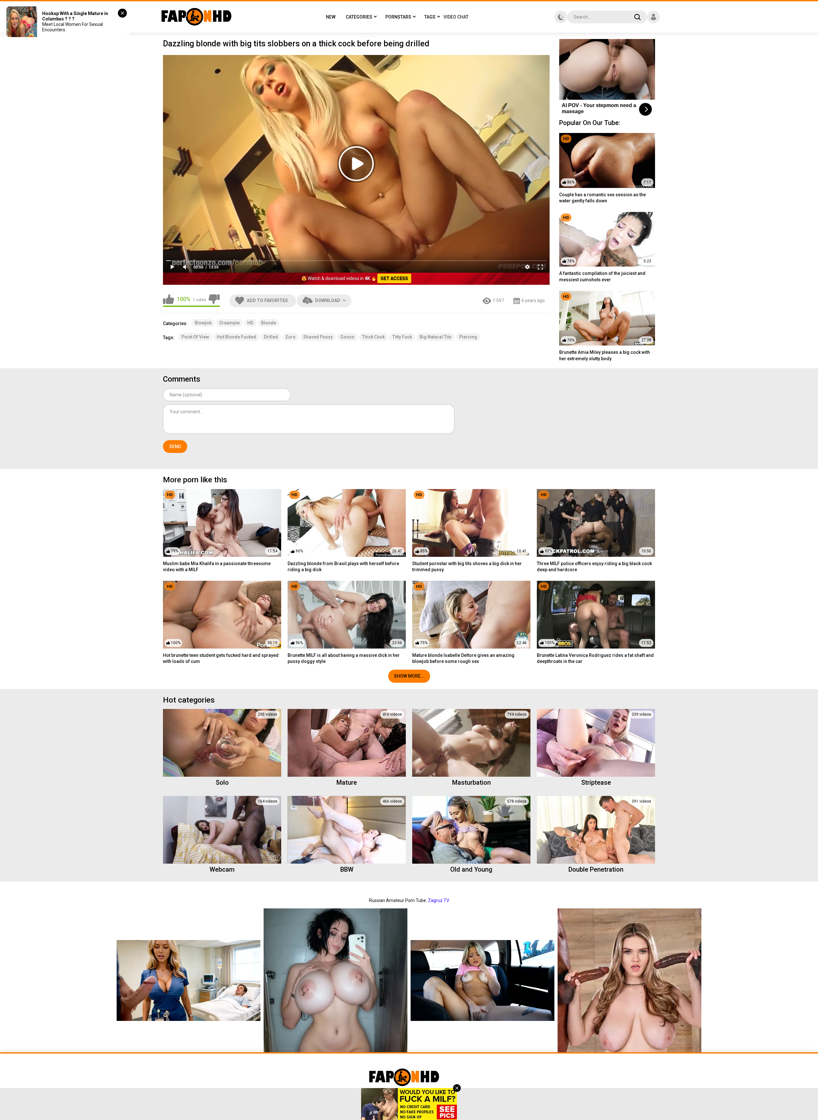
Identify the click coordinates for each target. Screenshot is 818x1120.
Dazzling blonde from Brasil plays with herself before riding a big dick (343, 566)
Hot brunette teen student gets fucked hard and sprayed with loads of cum (221, 658)
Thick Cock (373, 336)
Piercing (468, 336)
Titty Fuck (402, 336)
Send (175, 446)
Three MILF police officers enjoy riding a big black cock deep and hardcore (594, 566)
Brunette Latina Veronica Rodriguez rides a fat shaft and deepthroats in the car (595, 658)
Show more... (409, 676)
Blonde (268, 322)
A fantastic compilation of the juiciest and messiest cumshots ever (602, 276)
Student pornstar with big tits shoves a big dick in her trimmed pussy (467, 566)
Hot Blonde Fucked (236, 336)
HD (250, 322)
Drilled (271, 336)
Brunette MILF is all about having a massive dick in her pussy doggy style (344, 658)
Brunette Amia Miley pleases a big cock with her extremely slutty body (604, 355)
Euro (291, 336)
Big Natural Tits (435, 336)
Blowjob (203, 322)
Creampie (229, 322)
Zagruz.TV (438, 900)
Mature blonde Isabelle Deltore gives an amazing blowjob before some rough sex (463, 658)
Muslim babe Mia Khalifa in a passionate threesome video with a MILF (217, 566)
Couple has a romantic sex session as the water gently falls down (602, 198)
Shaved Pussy (318, 336)
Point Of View (195, 336)
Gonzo (347, 336)
